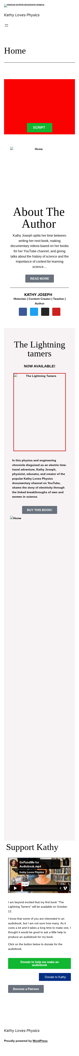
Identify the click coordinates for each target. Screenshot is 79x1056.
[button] (55, 977)
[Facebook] (23, 312)
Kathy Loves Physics (22, 15)
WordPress (40, 1040)
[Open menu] (6, 25)
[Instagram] (45, 312)
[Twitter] (34, 312)
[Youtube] (56, 312)
